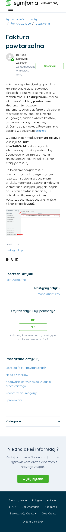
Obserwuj (50, 66)
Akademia (51, 506)
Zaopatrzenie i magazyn (21, 393)
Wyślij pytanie (33, 479)
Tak (33, 319)
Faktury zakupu (21, 23)
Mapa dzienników (49, 294)
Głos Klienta (49, 513)
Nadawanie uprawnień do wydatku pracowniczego (28, 384)
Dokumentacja (30, 506)
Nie (33, 327)
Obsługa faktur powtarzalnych (26, 368)
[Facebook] (7, 260)
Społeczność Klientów (23, 513)
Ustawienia (43, 23)
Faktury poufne (16, 280)
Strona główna (18, 500)
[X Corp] (12, 260)
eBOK (12, 506)
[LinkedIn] (16, 260)
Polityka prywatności (44, 500)
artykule (40, 130)
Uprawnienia (14, 400)
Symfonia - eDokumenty (21, 19)
